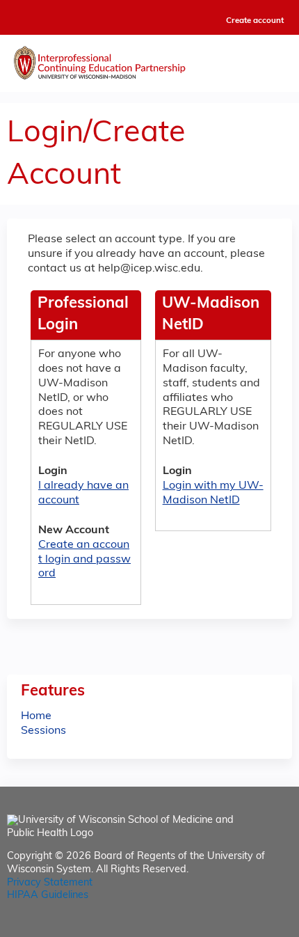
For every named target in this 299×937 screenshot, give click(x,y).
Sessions (43, 731)
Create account (255, 21)
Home (36, 716)
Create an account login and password (84, 560)
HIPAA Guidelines (47, 895)
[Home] (149, 60)
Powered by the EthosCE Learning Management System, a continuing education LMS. (242, 927)
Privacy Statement (49, 883)
